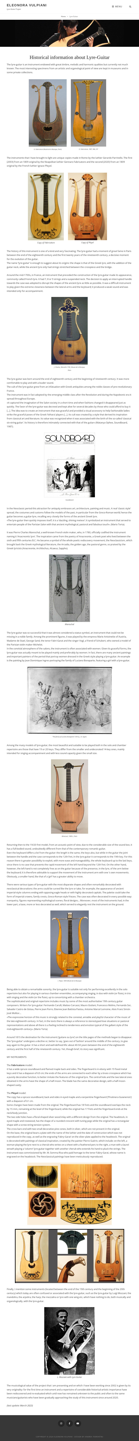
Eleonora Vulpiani (27, 5)
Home (63, 16)
